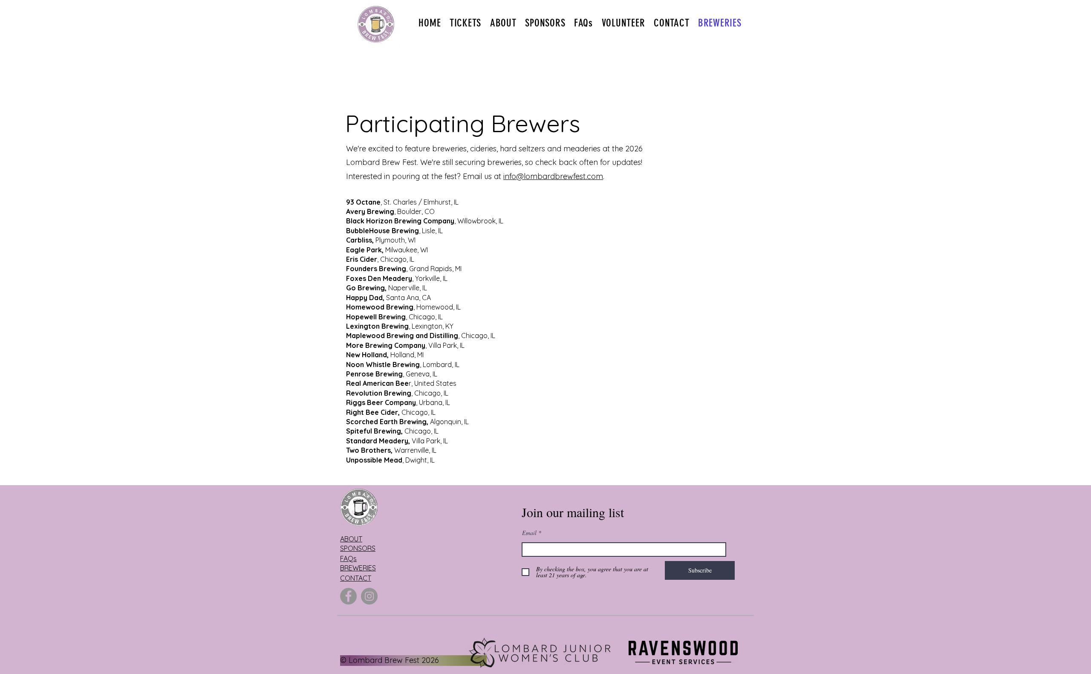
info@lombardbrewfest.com (553, 176)
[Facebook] (348, 596)
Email (529, 533)
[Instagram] (369, 596)
